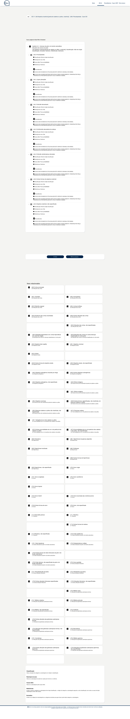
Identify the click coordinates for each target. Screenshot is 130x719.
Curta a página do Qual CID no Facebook (35, 39)
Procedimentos (107, 3)
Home (93, 3)
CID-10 (100, 3)
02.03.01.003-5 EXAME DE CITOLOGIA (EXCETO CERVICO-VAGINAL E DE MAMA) (53, 72)
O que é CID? (115, 3)
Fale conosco (122, 3)
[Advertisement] (65, 28)
